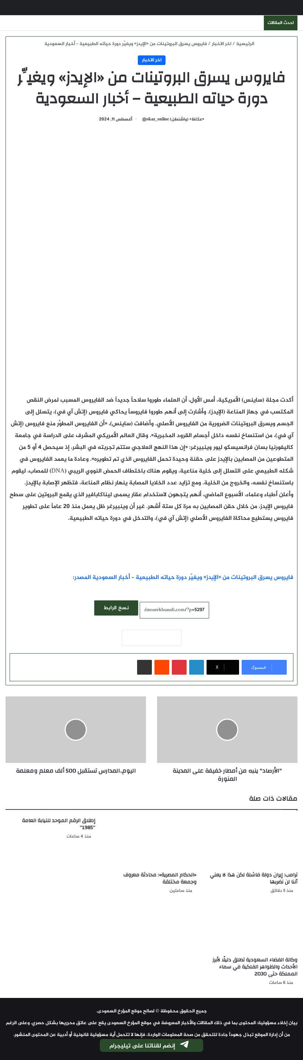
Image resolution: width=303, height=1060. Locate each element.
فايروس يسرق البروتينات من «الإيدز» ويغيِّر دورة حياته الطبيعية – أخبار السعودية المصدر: (183, 578)
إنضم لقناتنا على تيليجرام (142, 1046)
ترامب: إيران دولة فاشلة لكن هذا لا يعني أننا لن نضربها (253, 878)
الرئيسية (245, 44)
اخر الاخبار (221, 44)
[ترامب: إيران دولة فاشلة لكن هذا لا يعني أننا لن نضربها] (252, 842)
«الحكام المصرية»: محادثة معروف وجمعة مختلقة (160, 878)
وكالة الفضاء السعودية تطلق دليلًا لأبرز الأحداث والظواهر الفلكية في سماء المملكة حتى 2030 (254, 967)
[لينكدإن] (196, 667)
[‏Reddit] (161, 667)
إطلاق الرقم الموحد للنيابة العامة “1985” (58, 824)
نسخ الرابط (116, 608)
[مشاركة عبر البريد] (144, 667)
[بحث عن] (293, 10)
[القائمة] (9, 10)
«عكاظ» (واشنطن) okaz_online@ (173, 119)
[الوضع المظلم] (22, 10)
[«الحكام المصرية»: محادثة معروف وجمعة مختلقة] (151, 842)
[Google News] (151, 638)
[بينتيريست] (179, 667)
